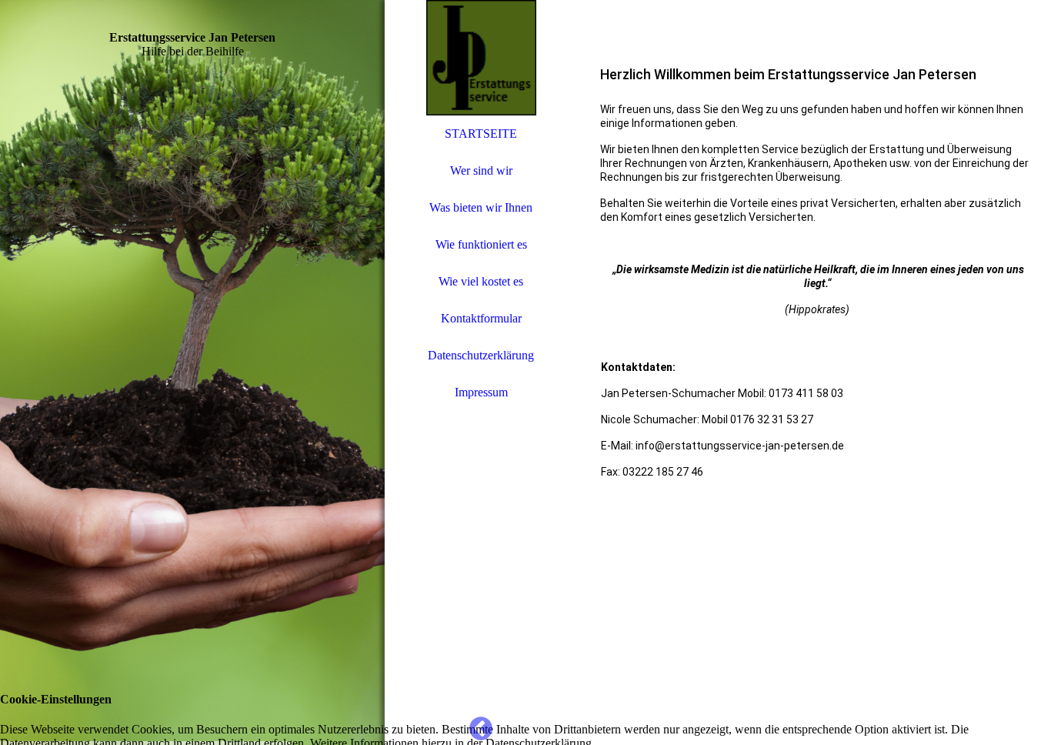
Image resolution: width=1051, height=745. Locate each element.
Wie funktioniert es (481, 244)
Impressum (481, 392)
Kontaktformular (481, 318)
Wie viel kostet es (481, 281)
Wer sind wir (481, 170)
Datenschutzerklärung (481, 355)
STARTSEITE (481, 133)
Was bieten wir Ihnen (480, 207)
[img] (192, 372)
